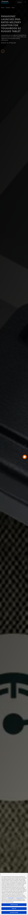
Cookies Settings (14, 904)
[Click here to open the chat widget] (25, 457)
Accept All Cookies (14, 912)
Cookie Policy (11, 897)
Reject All (14, 908)
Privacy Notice (19, 897)
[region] (14, 894)
